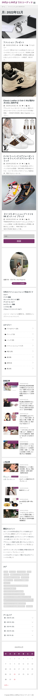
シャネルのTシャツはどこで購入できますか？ (18, 555)
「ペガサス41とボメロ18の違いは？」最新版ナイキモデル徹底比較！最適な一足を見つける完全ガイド (27, 433)
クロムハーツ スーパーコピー (13, 309)
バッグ (10, 340)
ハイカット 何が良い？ (9, 588)
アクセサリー (12, 328)
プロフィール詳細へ (19, 283)
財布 (9, 363)
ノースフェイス (21, 571)
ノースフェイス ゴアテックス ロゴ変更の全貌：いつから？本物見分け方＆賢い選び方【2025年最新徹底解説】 (27, 516)
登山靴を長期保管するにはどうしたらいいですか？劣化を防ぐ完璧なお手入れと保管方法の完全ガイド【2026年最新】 (27, 405)
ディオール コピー (9, 302)
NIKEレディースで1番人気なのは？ (19, 574)
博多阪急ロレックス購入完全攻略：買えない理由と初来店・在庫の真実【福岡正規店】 (27, 470)
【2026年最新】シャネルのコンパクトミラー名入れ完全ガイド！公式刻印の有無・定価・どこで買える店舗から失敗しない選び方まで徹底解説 (27, 448)
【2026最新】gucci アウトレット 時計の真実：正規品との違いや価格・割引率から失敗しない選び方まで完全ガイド (27, 419)
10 (25, 45)
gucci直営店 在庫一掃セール (26, 502)
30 (14, 679)
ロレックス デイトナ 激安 (11, 299)
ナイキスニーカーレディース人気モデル (14, 594)
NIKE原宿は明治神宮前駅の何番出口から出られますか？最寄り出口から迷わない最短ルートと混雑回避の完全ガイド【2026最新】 (27, 390)
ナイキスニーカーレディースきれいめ (13, 591)
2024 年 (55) (10, 626)
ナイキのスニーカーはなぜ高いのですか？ (14, 603)
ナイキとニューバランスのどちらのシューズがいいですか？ (18, 600)
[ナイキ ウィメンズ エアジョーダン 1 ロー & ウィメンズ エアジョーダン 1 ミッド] (19, 135)
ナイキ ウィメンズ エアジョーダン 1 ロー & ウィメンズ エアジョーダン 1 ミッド (18, 158)
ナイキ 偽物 (7, 297)
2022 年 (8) (9, 635)
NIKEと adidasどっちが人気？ (11, 577)
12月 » (6, 685)
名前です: (7, 279)
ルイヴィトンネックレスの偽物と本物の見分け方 (19, 549)
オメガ (29, 571)
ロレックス (12, 571)
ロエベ (6, 294)
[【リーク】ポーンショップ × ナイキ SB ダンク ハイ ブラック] (19, 192)
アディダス (29, 606)
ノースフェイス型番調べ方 (21, 580)
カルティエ (7, 583)
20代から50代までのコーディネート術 (18, 3)
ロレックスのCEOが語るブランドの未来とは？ (18, 531)
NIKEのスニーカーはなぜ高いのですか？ (14, 606)
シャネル (6, 574)
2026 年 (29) (10, 618)
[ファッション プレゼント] (19, 26)
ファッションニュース (15, 346)
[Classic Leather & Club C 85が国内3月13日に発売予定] (19, 79)
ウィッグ (11, 334)
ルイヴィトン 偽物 (9, 304)
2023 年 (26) (10, 631)
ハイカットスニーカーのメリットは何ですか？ (15, 585)
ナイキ (5, 571)
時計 (10, 351)
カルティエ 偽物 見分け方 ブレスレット (27, 480)
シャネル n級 (8, 307)
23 (14, 674)
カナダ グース (24, 577)
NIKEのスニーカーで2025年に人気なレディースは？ (17, 597)
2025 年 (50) (10, 622)
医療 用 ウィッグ (24, 490)
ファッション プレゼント (13, 42)
